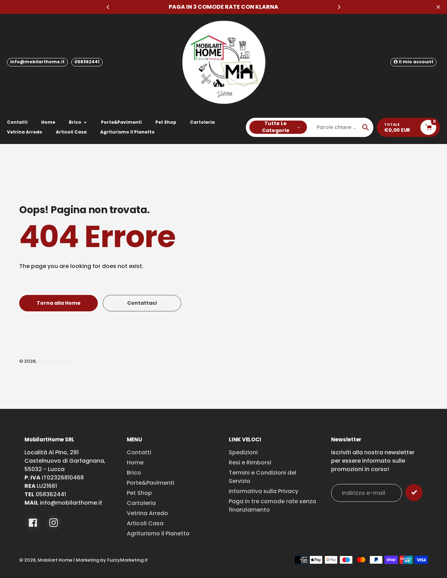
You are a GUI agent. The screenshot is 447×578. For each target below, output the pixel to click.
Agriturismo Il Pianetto (158, 533)
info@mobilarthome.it (37, 62)
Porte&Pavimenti (150, 483)
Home (135, 462)
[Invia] (414, 492)
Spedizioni (243, 452)
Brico (134, 473)
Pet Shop (139, 493)
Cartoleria (141, 503)
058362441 (87, 62)
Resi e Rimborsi (250, 462)
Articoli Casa (145, 523)
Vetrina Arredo (147, 513)
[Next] (338, 6)
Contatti (139, 452)
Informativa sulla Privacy (263, 491)
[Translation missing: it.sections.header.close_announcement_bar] (438, 6)
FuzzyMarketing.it (127, 560)
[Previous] (108, 6)
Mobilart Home (55, 361)
